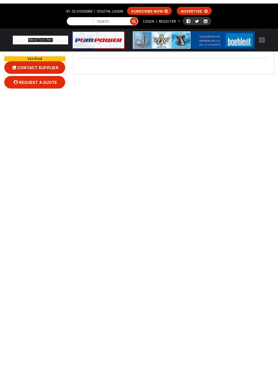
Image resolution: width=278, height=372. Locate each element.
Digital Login (110, 11)
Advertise (192, 11)
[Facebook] (188, 21)
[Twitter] (197, 21)
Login (148, 21)
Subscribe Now (147, 11)
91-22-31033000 (79, 11)
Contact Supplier (37, 67)
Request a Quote (37, 82)
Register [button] (167, 21)
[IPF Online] (40, 39)
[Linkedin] (205, 21)
